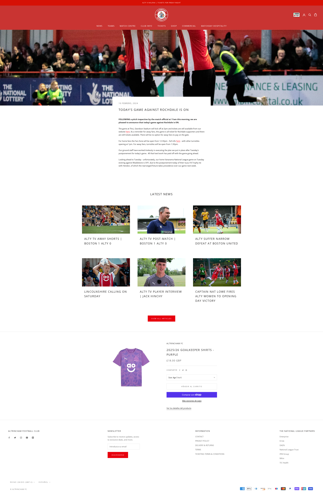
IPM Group (284, 454)
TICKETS (162, 26)
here (128, 131)
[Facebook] (179, 370)
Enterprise (284, 436)
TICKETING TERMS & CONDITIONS (209, 454)
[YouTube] (27, 437)
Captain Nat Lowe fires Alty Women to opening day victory (215, 296)
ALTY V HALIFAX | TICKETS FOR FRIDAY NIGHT (161, 3)
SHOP (174, 26)
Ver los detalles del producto (179, 408)
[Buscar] (309, 14)
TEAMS (111, 26)
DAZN (282, 445)
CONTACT (199, 436)
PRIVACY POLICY (202, 441)
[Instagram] (21, 437)
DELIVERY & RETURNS (204, 445)
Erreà (282, 441)
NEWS (99, 26)
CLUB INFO (146, 26)
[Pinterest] (186, 370)
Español (43, 482)
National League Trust (289, 449)
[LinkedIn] (33, 437)
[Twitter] (183, 370)
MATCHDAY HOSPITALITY (213, 26)
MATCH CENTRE (128, 26)
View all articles (161, 318)
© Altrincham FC (18, 489)
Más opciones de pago (191, 400)
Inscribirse (117, 455)
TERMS (198, 449)
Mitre (282, 458)
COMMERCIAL (189, 26)
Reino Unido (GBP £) (21, 482)
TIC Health (284, 462)
